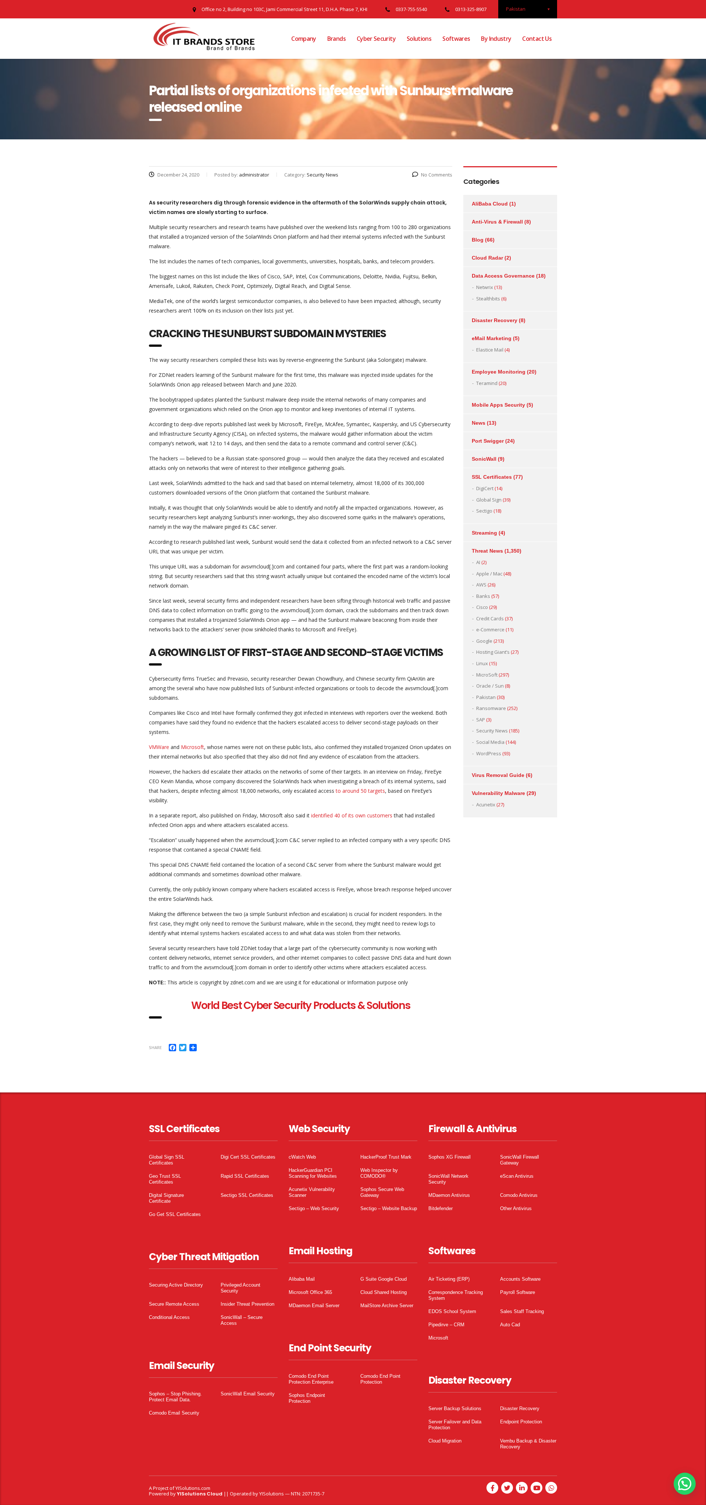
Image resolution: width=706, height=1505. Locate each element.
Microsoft (192, 746)
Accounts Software (520, 1279)
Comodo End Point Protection (380, 1379)
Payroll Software (517, 1292)
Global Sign (489, 499)
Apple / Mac (489, 573)
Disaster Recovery (494, 320)
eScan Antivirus (517, 1176)
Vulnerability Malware (498, 793)
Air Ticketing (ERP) (449, 1279)
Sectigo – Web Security (314, 1208)
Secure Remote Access (174, 1304)
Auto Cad (510, 1324)
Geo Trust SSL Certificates (165, 1179)
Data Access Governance (503, 276)
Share (155, 1047)
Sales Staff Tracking (522, 1311)
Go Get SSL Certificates (175, 1214)
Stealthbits (488, 298)
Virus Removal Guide (498, 775)
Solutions (419, 39)
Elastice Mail (489, 349)
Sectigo (484, 510)
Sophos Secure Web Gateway (382, 1192)
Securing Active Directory (176, 1285)
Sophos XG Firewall (449, 1157)
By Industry (496, 39)
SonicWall (484, 459)
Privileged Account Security (240, 1288)
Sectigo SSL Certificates (247, 1195)
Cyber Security (376, 39)
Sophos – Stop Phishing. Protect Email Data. (175, 1396)
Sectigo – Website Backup (388, 1208)
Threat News (487, 551)
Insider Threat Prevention (247, 1304)
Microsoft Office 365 (310, 1292)
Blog (478, 240)
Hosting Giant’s (493, 652)
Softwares (456, 39)
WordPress (488, 753)
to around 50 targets (360, 790)
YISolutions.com (192, 1488)
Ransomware (491, 708)
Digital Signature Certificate (166, 1198)
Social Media (490, 742)
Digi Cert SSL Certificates (248, 1157)
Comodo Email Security (174, 1413)
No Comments (436, 174)
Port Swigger (488, 441)
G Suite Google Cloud (383, 1279)
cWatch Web (302, 1157)
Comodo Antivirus (519, 1195)
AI (478, 562)
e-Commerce (490, 629)
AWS (481, 584)
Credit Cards (490, 618)
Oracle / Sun (490, 685)
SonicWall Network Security (448, 1179)
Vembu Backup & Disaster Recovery (528, 1443)
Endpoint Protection (521, 1421)
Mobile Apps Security (498, 405)
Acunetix (485, 804)
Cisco (482, 607)
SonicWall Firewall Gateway (519, 1160)
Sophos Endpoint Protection (307, 1398)
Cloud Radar (487, 258)
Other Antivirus (516, 1208)
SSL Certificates (492, 477)
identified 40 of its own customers (351, 815)
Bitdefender (440, 1208)
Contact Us (537, 39)
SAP (480, 719)
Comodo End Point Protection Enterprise (311, 1379)
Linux (482, 663)
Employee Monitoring (498, 372)
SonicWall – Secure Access (242, 1320)
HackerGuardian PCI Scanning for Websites (313, 1173)
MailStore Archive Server (386, 1305)
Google (484, 641)
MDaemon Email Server (314, 1305)
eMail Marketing (491, 338)
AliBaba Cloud (490, 204)
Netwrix (484, 287)
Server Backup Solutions (454, 1408)
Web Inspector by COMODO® (379, 1173)
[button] (685, 1484)
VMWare (159, 746)
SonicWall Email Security (248, 1394)
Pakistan (486, 697)
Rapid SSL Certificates (245, 1176)
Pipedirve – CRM (446, 1324)
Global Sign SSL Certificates (166, 1160)
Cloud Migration (444, 1441)
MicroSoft (487, 674)
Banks (483, 596)
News (478, 423)
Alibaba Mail (302, 1279)
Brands (336, 39)
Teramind (487, 383)
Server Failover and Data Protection (454, 1424)
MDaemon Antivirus (449, 1195)
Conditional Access (169, 1317)
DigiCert (484, 488)
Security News (492, 730)
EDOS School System (452, 1311)
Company (303, 39)
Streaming (484, 533)
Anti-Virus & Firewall (497, 222)
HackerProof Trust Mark (385, 1157)
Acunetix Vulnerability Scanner (312, 1192)
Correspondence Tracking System (455, 1295)
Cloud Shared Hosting (383, 1292)
